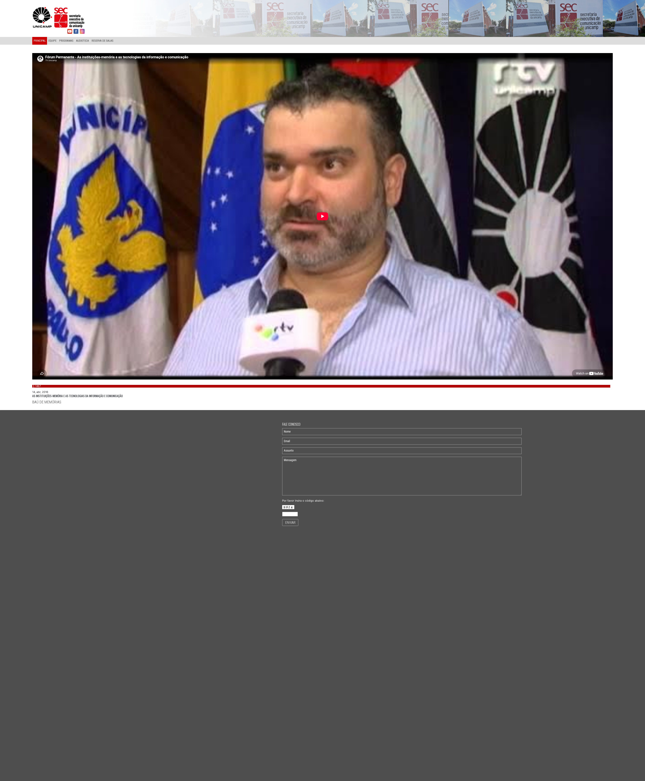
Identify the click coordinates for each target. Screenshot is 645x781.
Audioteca (82, 40)
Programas (66, 40)
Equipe (52, 40)
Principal (40, 40)
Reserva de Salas (102, 40)
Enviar (290, 523)
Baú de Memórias (46, 402)
